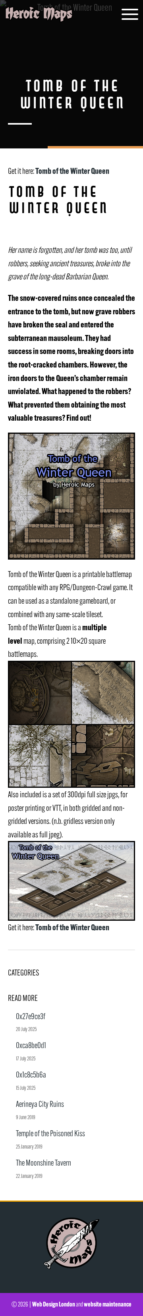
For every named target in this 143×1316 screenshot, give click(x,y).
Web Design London (53, 1304)
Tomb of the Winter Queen (72, 170)
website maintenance (107, 1304)
